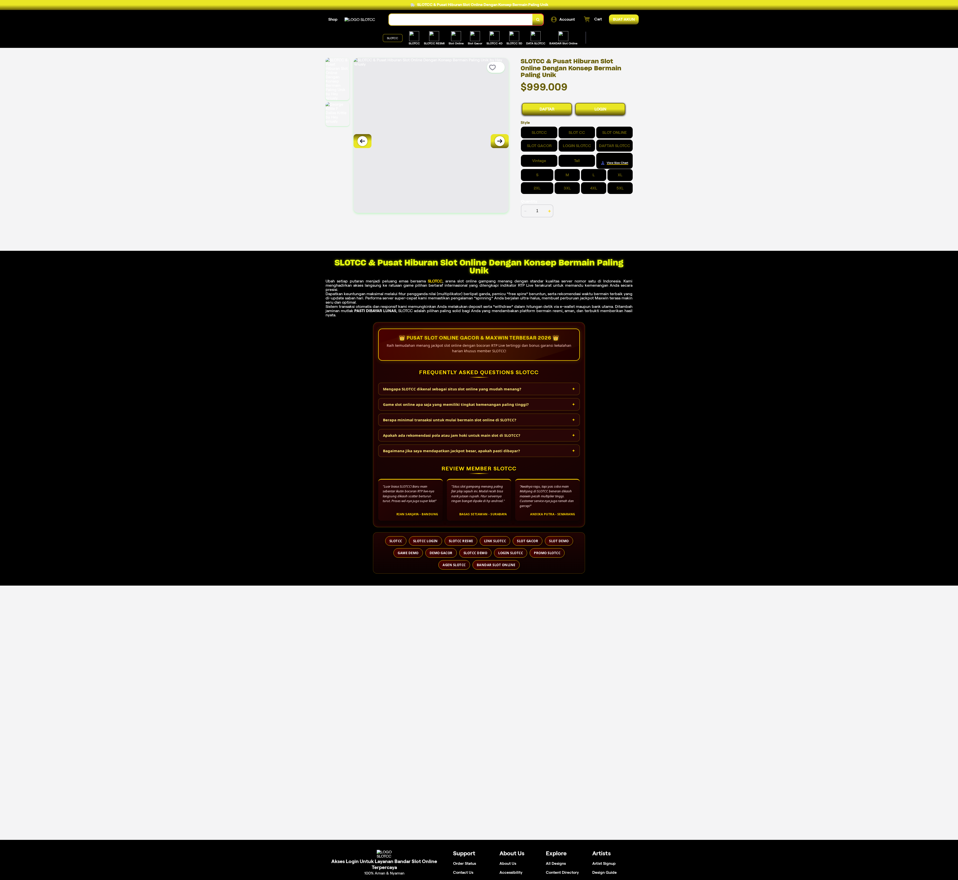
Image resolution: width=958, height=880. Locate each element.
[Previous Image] (362, 141)
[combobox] (461, 19)
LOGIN (600, 109)
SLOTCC (435, 281)
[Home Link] (360, 19)
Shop (333, 19)
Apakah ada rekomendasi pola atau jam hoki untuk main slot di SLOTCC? (451, 435)
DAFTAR (547, 109)
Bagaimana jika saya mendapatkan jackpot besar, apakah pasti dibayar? (451, 450)
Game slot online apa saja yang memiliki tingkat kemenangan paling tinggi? (456, 404)
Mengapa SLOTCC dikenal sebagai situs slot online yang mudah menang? (452, 388)
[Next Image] (500, 141)
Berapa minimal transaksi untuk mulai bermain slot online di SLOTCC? (449, 419)
